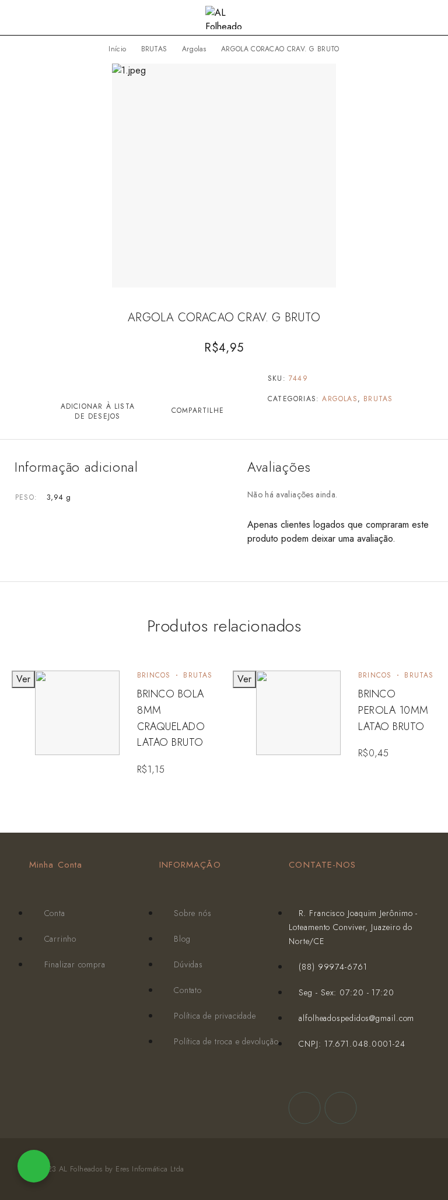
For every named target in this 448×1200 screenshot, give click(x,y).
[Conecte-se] (413, 19)
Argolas (194, 49)
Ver (23, 679)
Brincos (153, 675)
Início (117, 49)
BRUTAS (154, 49)
